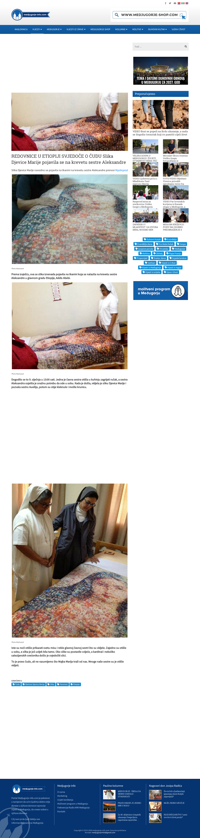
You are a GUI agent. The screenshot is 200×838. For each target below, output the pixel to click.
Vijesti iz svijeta (152, 272)
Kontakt (61, 811)
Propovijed (142, 258)
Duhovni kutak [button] (156, 29)
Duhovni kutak (154, 239)
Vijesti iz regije (174, 267)
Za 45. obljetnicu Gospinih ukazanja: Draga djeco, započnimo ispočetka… (129, 817)
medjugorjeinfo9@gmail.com (103, 832)
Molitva (146, 253)
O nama (61, 791)
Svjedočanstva (179, 258)
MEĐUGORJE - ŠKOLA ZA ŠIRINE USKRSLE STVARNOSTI (129, 794)
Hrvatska (164, 248)
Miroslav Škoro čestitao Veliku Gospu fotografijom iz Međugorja (175, 159)
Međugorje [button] (53, 29)
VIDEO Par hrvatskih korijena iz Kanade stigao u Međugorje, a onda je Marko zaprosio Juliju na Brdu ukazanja (175, 206)
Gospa (183, 244)
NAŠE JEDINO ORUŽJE (174, 802)
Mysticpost (121, 170)
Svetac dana (160, 258)
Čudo (17, 684)
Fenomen (64, 684)
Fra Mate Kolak (166, 244)
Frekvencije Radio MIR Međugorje (73, 807)
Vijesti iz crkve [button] (75, 29)
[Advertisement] (39, 64)
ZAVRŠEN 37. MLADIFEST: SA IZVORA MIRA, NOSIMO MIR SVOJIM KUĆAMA (145, 228)
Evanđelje (172, 239)
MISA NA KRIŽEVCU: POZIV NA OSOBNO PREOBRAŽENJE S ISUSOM (173, 228)
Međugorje (180, 248)
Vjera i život (178, 29)
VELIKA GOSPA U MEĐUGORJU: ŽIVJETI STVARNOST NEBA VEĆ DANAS (145, 159)
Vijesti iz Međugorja (151, 267)
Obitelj (159, 253)
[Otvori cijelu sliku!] (69, 121)
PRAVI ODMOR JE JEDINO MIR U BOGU (129, 804)
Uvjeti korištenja (65, 799)
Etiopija (76, 684)
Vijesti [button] (36, 29)
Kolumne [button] (120, 29)
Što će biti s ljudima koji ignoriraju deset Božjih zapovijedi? (174, 794)
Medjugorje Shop (100, 29)
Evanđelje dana (144, 244)
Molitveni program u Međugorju (72, 803)
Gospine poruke (145, 248)
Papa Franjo (175, 253)
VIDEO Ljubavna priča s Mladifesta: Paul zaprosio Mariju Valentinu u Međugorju (145, 182)
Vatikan (151, 262)
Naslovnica (21, 29)
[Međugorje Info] (30, 14)
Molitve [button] (136, 29)
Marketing (62, 795)
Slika (52, 684)
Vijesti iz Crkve (168, 262)
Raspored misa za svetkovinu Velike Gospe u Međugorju (143, 204)
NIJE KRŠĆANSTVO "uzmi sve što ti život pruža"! (175, 816)
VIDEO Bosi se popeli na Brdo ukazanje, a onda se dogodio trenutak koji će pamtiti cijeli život (160, 133)
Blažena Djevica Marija (35, 684)
